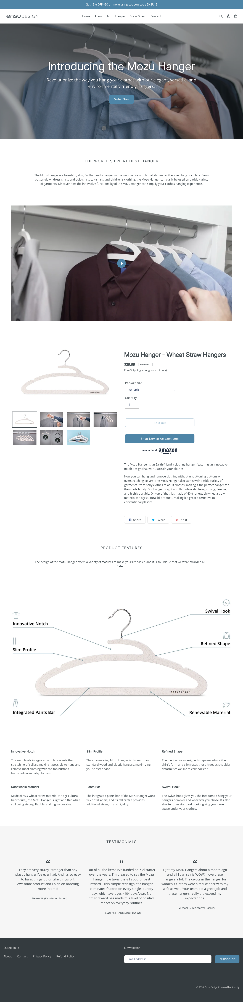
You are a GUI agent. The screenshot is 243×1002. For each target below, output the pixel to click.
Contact (22, 956)
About (8, 956)
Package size (133, 383)
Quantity (131, 398)
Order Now (121, 99)
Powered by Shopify (228, 987)
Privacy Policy (42, 956)
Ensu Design (211, 987)
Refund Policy (65, 956)
